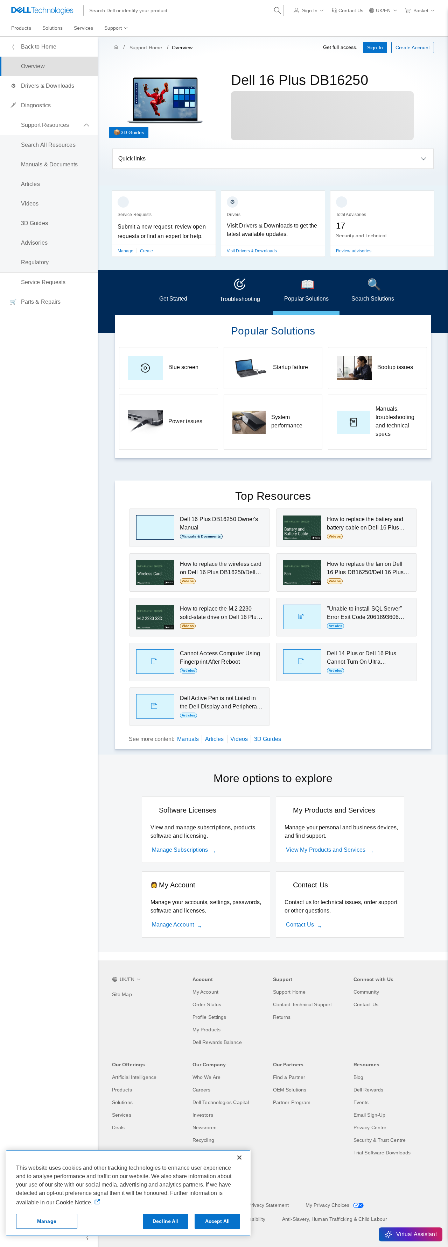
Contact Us (300, 925)
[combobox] (183, 10)
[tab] (173, 292)
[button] (310, 10)
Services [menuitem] (83, 28)
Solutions (122, 1102)
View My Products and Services (325, 850)
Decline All (165, 1221)
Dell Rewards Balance (217, 1042)
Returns (282, 1017)
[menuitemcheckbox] (49, 125)
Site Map (122, 994)
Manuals (188, 739)
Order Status (206, 1004)
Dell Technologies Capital (220, 1102)
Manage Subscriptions (180, 850)
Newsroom (204, 1127)
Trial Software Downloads (382, 1152)
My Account (205, 992)
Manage (126, 250)
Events (361, 1102)
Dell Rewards (368, 1090)
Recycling (203, 1140)
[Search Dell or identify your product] (277, 10)
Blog (358, 1077)
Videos (239, 739)
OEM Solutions (289, 1090)
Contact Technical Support (302, 1004)
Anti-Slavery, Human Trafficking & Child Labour (334, 1219)
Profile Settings (209, 1017)
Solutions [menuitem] (52, 28)
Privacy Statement (268, 1205)
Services (121, 1115)
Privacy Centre (370, 1127)
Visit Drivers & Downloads (252, 250)
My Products (206, 1029)
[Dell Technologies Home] (42, 10)
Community (366, 992)
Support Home (146, 47)
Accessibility (251, 1219)
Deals (118, 1127)
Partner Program (291, 1102)
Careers (201, 1090)
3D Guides (132, 132)
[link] (347, 10)
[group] (163, 228)
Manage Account (173, 925)
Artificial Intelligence (134, 1077)
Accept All (217, 1221)
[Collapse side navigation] (87, 1237)
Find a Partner (289, 1077)
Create (146, 250)
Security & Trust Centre (380, 1140)
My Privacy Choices (328, 1205)
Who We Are (206, 1077)
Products (122, 1090)
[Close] (239, 1157)
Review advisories (353, 250)
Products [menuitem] (21, 28)
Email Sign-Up (369, 1115)
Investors (202, 1115)
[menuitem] (116, 28)
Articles (214, 739)
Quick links (132, 158)
